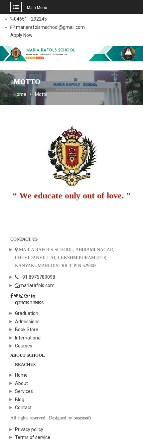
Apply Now (21, 35)
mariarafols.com (37, 285)
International (28, 337)
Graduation (26, 313)
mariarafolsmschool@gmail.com (50, 27)
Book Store (26, 329)
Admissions (27, 321)
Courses (23, 345)
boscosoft (82, 417)
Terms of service (32, 437)
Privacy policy (29, 429)
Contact (23, 407)
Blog (19, 399)
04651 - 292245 (30, 19)
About (21, 383)
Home (21, 375)
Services (24, 391)
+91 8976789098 (37, 277)
